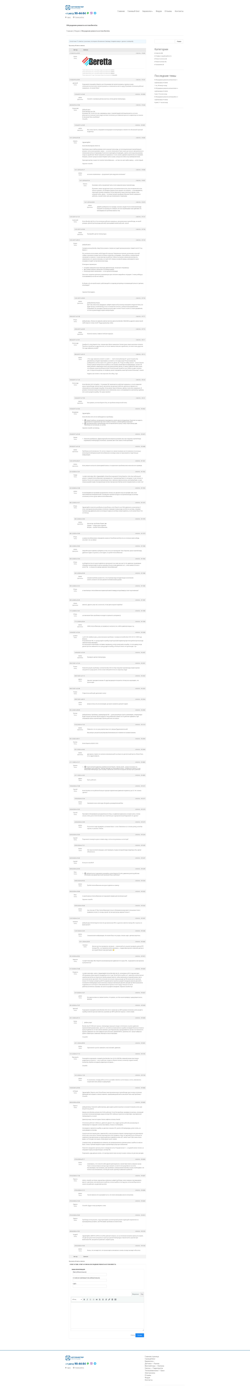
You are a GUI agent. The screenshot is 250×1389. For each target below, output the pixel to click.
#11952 (143, 472)
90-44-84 (75, 13)
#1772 (143, 329)
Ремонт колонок (160, 59)
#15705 (143, 1054)
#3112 (143, 354)
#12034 (143, 699)
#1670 (143, 202)
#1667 (143, 180)
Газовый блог (134, 11)
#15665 (143, 941)
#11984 (143, 559)
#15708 (143, 1075)
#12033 (143, 688)
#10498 (143, 446)
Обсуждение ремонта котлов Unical (165, 80)
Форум (159, 11)
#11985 (143, 586)
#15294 (143, 834)
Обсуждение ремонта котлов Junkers (166, 97)
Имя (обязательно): (80, 1272)
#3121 (143, 398)
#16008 (143, 1190)
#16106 (143, 1246)
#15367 (143, 918)
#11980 (143, 546)
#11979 (143, 533)
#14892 (143, 762)
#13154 (143, 724)
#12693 (143, 710)
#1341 (143, 80)
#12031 (143, 663)
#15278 (143, 809)
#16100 (143, 1231)
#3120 (143, 380)
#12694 (143, 739)
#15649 (143, 1005)
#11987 (143, 600)
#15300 (143, 881)
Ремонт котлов (159, 61)
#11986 (143, 573)
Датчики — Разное (152, 1363)
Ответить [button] (138, 53)
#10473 (143, 434)
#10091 (143, 125)
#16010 (143, 1215)
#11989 (143, 611)
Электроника (150, 1373)
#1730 (143, 298)
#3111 (143, 340)
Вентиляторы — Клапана (154, 1366)
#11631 (143, 461)
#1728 (143, 229)
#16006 (143, 1159)
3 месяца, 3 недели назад (112, 41)
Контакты (179, 11)
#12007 (143, 652)
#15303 (143, 905)
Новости (157, 53)
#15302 (143, 891)
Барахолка (147, 11)
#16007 (143, 1176)
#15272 (143, 786)
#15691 (143, 1043)
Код (142, 1294)
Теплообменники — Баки (154, 1370)
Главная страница (152, 1356)
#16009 (143, 1201)
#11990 (143, 621)
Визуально (135, 1294)
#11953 (143, 488)
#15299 (143, 869)
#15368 (143, 931)
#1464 (143, 105)
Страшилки (158, 64)
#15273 (143, 798)
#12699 (143, 749)
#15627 (143, 993)
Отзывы (168, 11)
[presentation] (76, 1299)
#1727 (143, 217)
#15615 (143, 956)
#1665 (143, 138)
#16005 (143, 1102)
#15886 (143, 1088)
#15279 (143, 822)
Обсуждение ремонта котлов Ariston (166, 88)
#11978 (143, 519)
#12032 (143, 676)
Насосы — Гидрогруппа (154, 1368)
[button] (76, 1299)
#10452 (143, 409)
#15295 (143, 845)
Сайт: (74, 1284)
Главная (121, 11)
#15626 (143, 969)
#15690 (143, 1018)
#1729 (143, 240)
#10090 (143, 94)
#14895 (143, 775)
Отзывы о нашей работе (162, 56)
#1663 (143, 53)
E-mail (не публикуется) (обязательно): (86, 1278)
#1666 (143, 170)
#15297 (143, 858)
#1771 (143, 316)
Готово (140, 1335)
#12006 (143, 632)
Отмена (133, 1335)
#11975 (143, 502)
